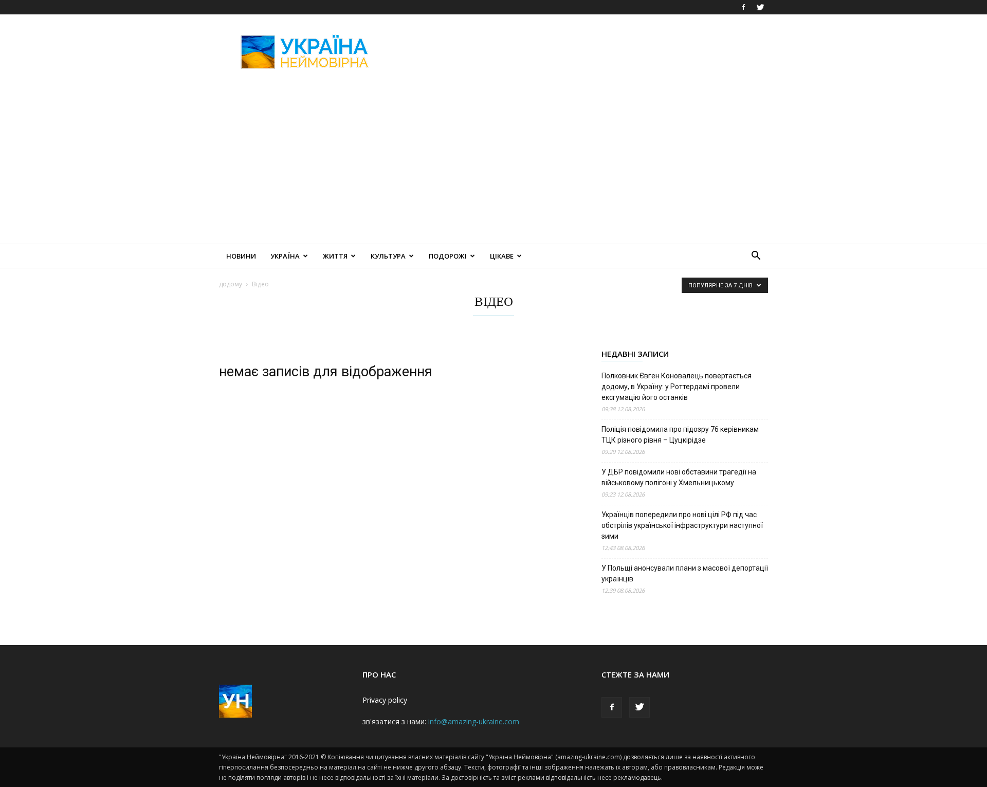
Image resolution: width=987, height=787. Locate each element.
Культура (388, 256)
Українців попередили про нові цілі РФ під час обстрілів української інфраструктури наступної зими (682, 525)
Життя (335, 256)
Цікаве (502, 256)
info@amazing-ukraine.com (473, 721)
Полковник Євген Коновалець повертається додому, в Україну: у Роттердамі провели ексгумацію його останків (676, 386)
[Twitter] (760, 7)
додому (230, 284)
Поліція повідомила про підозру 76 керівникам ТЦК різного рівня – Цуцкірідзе (680, 434)
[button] (755, 257)
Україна (285, 256)
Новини (241, 256)
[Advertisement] (581, 52)
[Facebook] (743, 7)
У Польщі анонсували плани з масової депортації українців (684, 573)
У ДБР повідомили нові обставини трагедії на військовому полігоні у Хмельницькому (678, 477)
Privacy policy (384, 700)
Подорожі (448, 256)
